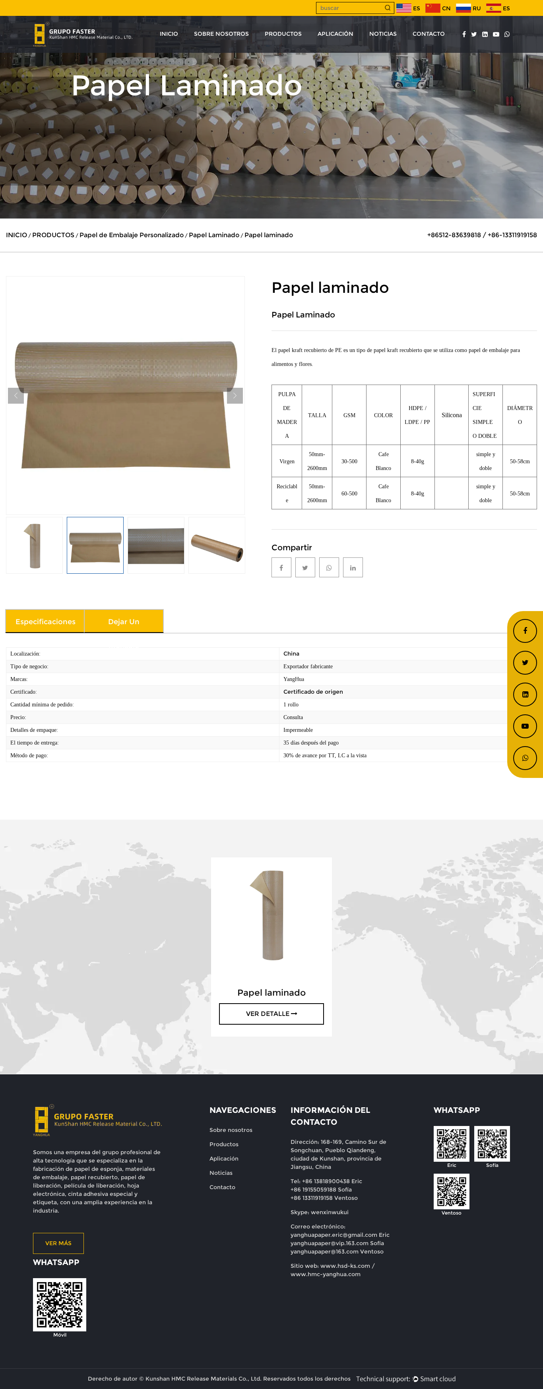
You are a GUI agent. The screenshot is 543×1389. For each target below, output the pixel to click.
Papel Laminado (214, 235)
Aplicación (224, 1158)
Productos (224, 1144)
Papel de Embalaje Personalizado (132, 235)
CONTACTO (429, 33)
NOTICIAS (383, 33)
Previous (16, 396)
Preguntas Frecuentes (229, 48)
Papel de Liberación (297, 50)
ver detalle (267, 1014)
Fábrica (211, 50)
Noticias (221, 1172)
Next (235, 396)
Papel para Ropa (291, 48)
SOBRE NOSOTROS (221, 33)
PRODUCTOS (283, 33)
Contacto (222, 1187)
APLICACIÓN (335, 33)
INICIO (169, 33)
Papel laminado (271, 992)
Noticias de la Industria (406, 50)
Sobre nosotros (230, 1130)
